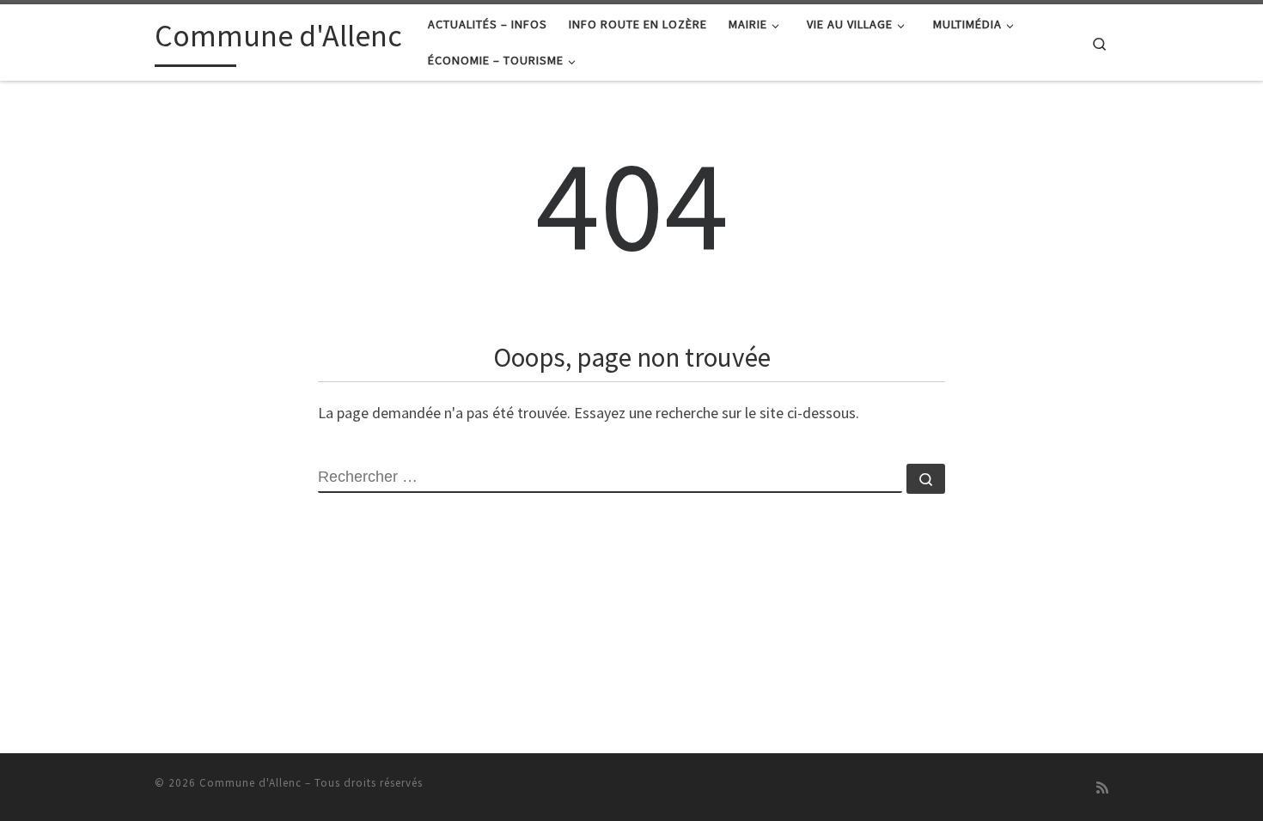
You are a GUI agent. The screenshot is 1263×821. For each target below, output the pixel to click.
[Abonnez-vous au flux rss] (1102, 788)
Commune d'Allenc (250, 782)
